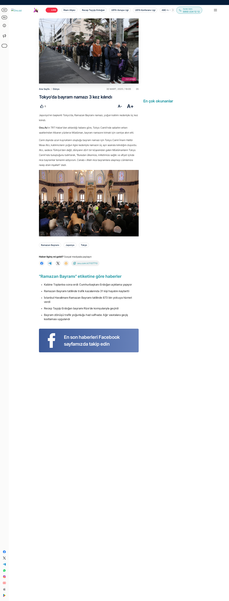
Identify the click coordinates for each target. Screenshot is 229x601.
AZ (4, 10)
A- (120, 106)
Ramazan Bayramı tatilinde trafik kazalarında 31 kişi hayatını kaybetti (86, 291)
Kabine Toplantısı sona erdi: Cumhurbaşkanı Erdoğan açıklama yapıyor (88, 284)
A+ (130, 106)
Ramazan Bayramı (50, 245)
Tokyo (84, 245)
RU (4, 17)
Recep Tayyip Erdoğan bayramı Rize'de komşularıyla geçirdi (81, 308)
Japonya (70, 245)
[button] (173, 10)
